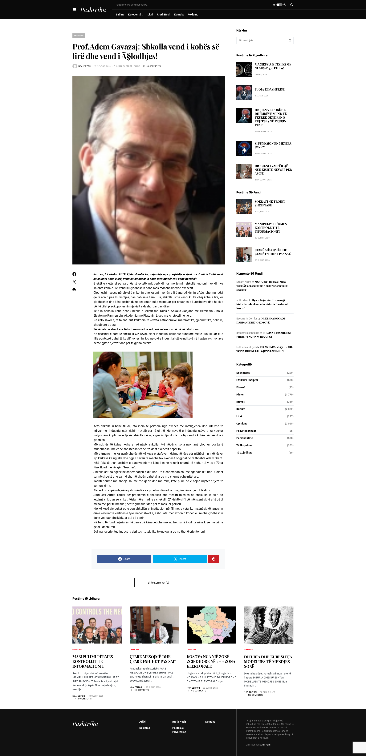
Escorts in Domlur (246, 318)
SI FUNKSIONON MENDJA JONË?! (273, 145)
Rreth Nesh (179, 721)
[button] (74, 9)
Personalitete (244, 438)
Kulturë (240, 409)
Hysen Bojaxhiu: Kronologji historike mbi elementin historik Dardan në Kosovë (262, 304)
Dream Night (243, 281)
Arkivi (142, 721)
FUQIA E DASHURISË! (270, 89)
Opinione (78, 35)
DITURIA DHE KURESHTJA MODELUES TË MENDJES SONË (268, 661)
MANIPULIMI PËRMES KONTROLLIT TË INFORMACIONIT (271, 227)
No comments (153, 66)
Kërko (290, 40)
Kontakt (210, 721)
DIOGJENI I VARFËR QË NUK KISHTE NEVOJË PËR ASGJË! (273, 169)
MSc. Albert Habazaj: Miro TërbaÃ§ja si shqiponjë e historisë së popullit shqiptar (262, 286)
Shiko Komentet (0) (158, 582)
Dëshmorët (243, 372)
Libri (239, 416)
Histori (240, 394)
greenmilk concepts (247, 332)
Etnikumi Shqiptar (247, 380)
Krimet (240, 401)
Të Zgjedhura (244, 452)
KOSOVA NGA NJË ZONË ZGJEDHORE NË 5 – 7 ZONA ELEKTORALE (211, 661)
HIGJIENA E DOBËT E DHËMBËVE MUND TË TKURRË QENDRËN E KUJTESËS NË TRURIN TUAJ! (271, 117)
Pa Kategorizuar (246, 430)
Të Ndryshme (244, 445)
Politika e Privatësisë (179, 729)
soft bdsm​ (242, 300)
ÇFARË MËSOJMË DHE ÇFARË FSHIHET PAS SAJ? (273, 252)
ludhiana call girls (246, 347)
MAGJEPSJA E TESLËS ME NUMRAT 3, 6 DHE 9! (273, 66)
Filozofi (241, 387)
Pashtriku (93, 9)
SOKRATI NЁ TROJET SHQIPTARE (270, 203)
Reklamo (144, 727)
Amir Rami (265, 744)
